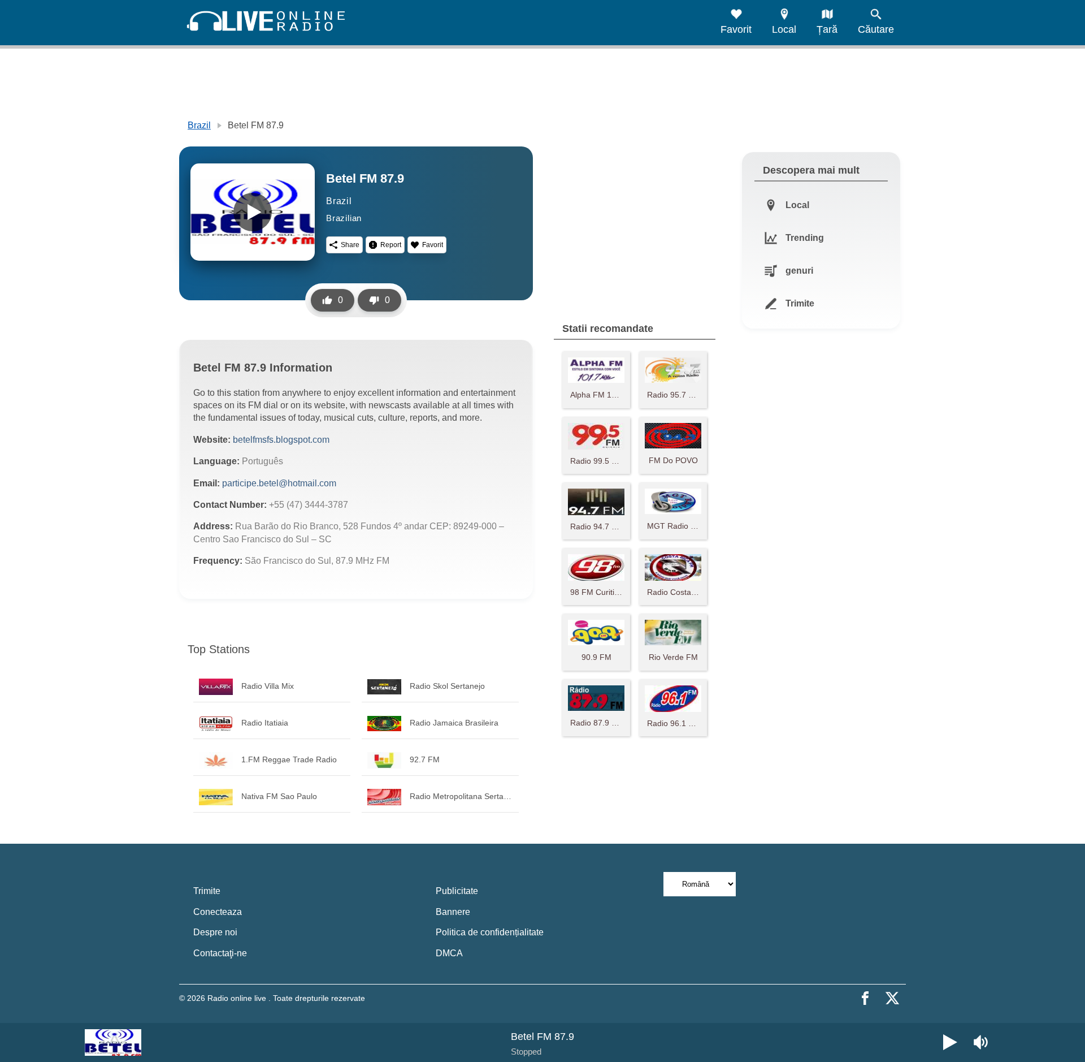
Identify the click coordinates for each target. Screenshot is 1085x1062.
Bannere (453, 912)
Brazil (199, 125)
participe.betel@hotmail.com (279, 483)
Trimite (206, 891)
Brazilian (344, 218)
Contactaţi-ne (220, 953)
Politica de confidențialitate (490, 932)
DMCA (449, 953)
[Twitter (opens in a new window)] (892, 998)
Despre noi (215, 932)
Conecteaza (217, 912)
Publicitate (457, 891)
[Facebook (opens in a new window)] (865, 998)
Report (390, 245)
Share (350, 245)
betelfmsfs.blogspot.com (281, 439)
